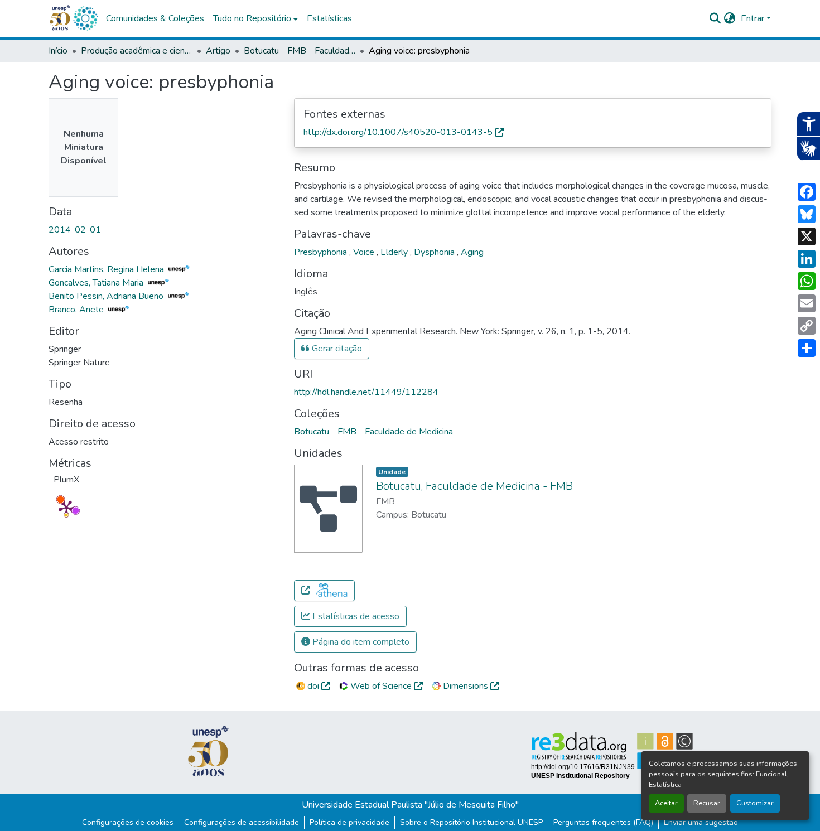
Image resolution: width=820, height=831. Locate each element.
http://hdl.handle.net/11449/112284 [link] (366, 392)
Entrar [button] (753, 18)
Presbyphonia (321, 252)
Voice (365, 252)
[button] (85, 18)
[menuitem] (255, 18)
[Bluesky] (806, 214)
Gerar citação (336, 348)
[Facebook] (806, 192)
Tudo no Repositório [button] (252, 18)
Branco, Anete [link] (77, 309)
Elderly (395, 252)
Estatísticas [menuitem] (329, 18)
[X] (806, 236)
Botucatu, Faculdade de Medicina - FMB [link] (474, 486)
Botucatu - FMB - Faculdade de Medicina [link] (299, 51)
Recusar (706, 803)
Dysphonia (435, 252)
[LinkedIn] (806, 259)
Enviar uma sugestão (701, 822)
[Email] (806, 303)
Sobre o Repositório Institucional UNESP (471, 822)
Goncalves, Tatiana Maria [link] (97, 283)
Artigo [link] (218, 51)
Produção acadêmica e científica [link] (136, 51)
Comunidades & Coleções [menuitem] (155, 18)
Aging (472, 252)
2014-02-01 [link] (75, 230)
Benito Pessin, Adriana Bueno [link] (107, 296)
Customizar (755, 803)
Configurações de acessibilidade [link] (241, 822)
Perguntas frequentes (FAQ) (603, 822)
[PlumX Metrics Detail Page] (66, 507)
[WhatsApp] (806, 281)
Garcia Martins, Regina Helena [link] (107, 269)
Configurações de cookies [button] (127, 822)
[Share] (806, 348)
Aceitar (666, 803)
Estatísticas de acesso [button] (354, 616)
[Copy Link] (806, 326)
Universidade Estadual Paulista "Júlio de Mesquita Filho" (410, 805)
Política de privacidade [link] (349, 822)
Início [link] (58, 51)
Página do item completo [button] (359, 642)
